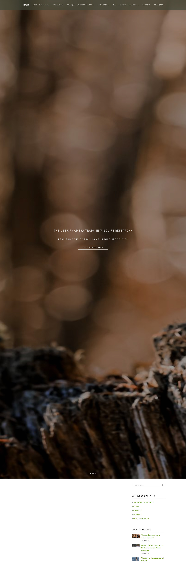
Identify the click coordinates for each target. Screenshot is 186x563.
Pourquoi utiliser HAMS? (80, 5)
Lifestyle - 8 (137, 510)
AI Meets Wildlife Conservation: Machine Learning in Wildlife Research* (152, 548)
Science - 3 (137, 514)
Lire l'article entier (93, 237)
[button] (159, 5)
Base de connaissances (125, 5)
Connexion (58, 5)
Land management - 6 (141, 518)
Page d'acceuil (41, 5)
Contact (146, 5)
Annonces (103, 5)
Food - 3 (136, 506)
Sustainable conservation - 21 (143, 502)
